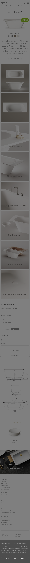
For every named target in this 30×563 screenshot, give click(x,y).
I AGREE (22, 558)
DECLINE (8, 558)
